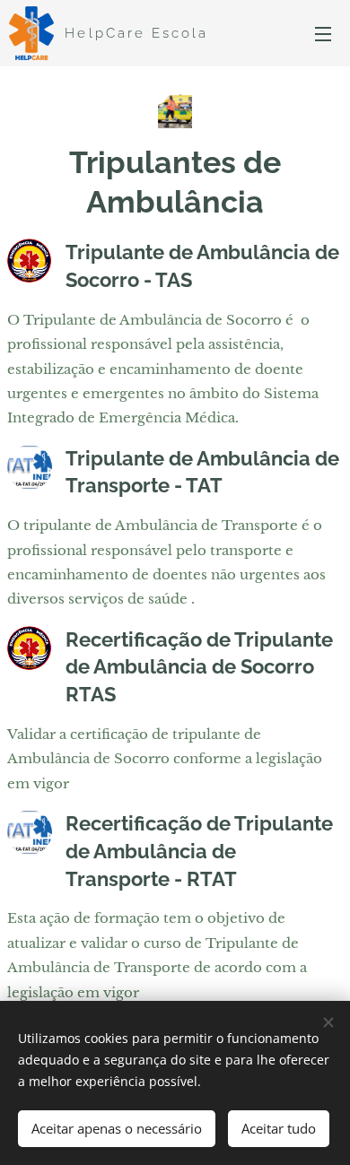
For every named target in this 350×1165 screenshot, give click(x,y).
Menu (323, 33)
